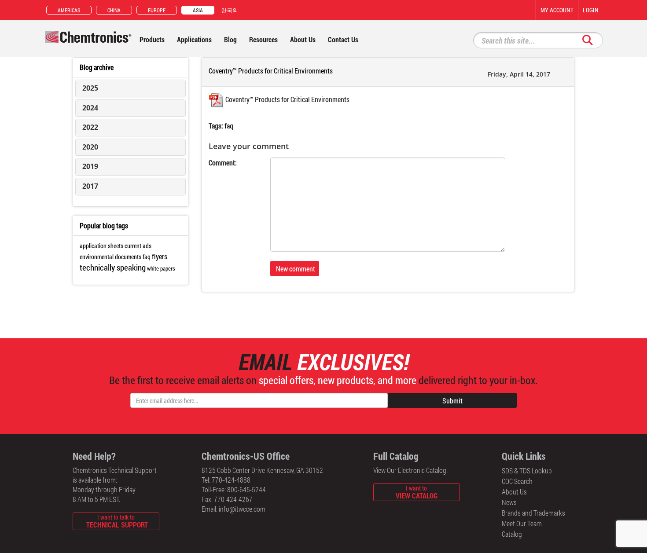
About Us (514, 491)
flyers (159, 256)
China (114, 10)
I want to (416, 492)
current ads (138, 246)
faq (228, 125)
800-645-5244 (246, 489)
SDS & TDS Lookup (527, 470)
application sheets (101, 246)
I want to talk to (117, 521)
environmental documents (110, 257)
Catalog (512, 533)
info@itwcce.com (242, 508)
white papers (161, 268)
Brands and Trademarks (533, 512)
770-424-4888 (231, 479)
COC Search (517, 481)
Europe (156, 10)
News (509, 502)
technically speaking (113, 267)
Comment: (223, 162)
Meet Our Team (522, 523)
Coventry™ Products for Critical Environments (287, 99)
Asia (198, 10)
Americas (69, 10)
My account (556, 10)
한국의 (229, 10)
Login (591, 10)
